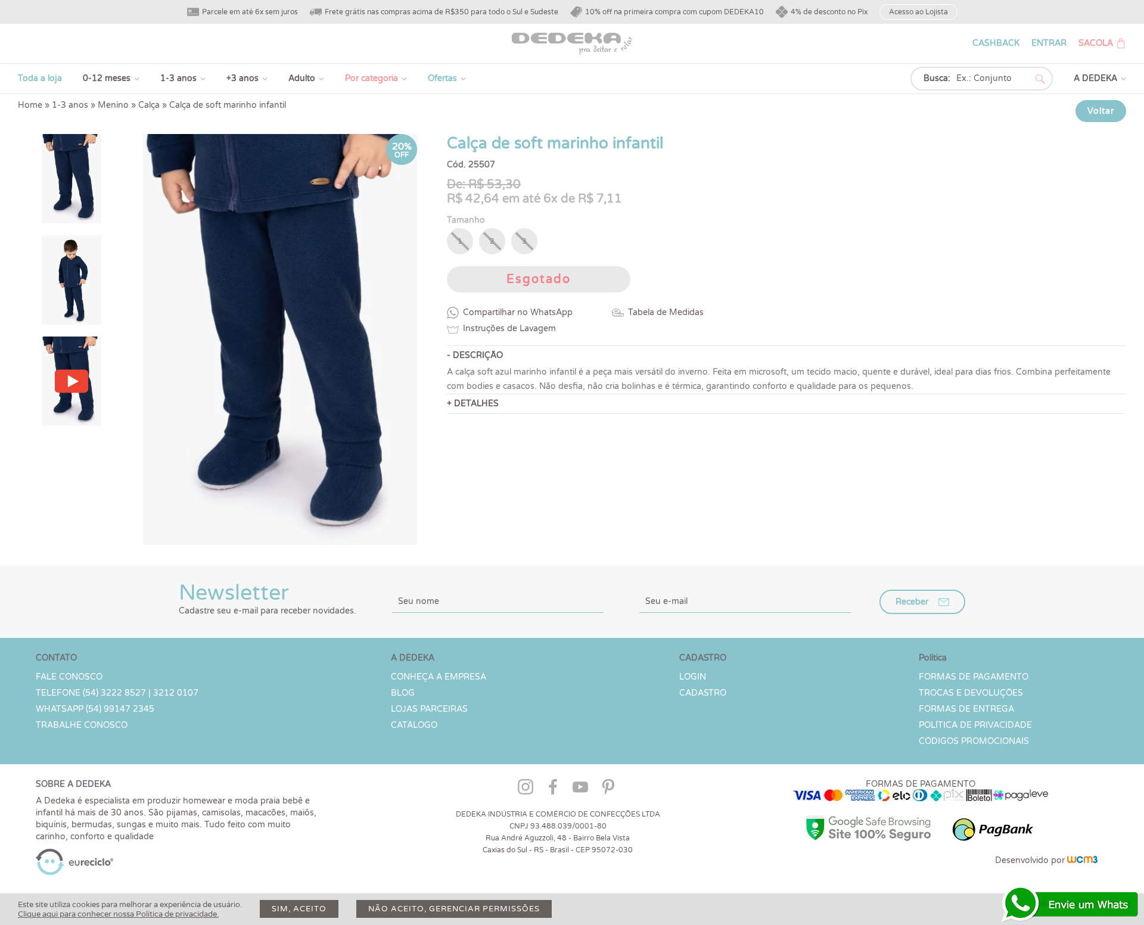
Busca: (937, 78)
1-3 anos (178, 78)
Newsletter (267, 598)
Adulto (301, 78)
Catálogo (414, 725)
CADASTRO (702, 693)
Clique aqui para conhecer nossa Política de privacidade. (118, 914)
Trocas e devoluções (971, 693)
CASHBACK (995, 43)
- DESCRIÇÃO (475, 355)
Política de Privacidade (975, 725)
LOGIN (692, 677)
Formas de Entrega (966, 709)
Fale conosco (69, 677)
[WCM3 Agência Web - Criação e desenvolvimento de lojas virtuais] (1082, 860)
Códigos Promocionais (974, 741)
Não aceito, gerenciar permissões (454, 909)
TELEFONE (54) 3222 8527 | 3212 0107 (117, 693)
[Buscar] (1040, 79)
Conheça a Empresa (438, 677)
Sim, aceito (299, 909)
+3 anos (242, 78)
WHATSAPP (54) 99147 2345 (95, 709)
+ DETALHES (473, 403)
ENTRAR (1049, 43)
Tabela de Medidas (666, 312)
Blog (403, 693)
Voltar (1100, 111)
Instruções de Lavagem (509, 328)
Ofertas (442, 78)
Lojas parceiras (429, 709)
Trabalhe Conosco (82, 725)
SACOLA (1095, 43)
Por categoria (371, 78)
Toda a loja (40, 78)
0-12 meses (106, 78)
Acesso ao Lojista (918, 12)
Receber (912, 602)
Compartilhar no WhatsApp (518, 312)
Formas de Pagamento (973, 677)
